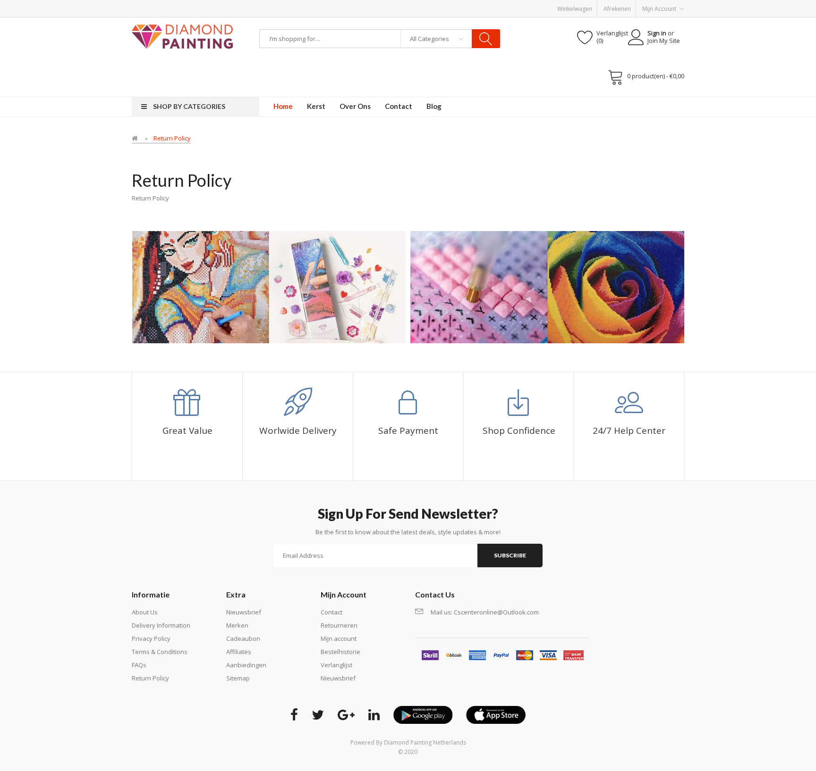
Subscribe (510, 555)
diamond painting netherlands (425, 742)
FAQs (139, 665)
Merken (237, 625)
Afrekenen (617, 9)
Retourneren (339, 625)
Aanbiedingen (246, 665)
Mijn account (339, 638)
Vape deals (237, 101)
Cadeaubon (243, 638)
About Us (145, 612)
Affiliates (238, 651)
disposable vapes (128, 101)
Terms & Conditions (159, 651)
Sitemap (238, 678)
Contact (331, 612)
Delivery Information (161, 625)
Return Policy (172, 138)
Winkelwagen (574, 9)
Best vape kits (174, 101)
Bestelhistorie (340, 651)
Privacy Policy (151, 638)
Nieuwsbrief (243, 612)
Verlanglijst (336, 665)
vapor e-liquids (81, 101)
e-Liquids (208, 101)
